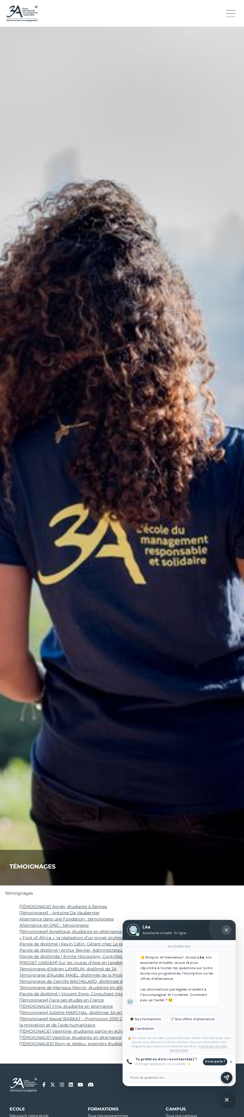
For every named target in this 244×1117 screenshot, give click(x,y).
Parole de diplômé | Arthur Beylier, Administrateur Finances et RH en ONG (96, 950)
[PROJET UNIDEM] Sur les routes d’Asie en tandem (71, 962)
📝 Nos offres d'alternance (192, 1019)
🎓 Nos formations (145, 1019)
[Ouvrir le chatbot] (227, 1100)
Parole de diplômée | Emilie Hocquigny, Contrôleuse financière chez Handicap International (114, 956)
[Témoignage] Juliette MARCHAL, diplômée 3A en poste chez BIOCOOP (93, 1012)
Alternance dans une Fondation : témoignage (66, 919)
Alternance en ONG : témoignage (54, 925)
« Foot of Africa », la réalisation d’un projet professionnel (77, 937)
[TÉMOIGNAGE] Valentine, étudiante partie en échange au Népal (85, 1031)
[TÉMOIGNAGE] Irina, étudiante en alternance (66, 1006)
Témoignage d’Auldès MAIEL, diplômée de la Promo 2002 (78, 975)
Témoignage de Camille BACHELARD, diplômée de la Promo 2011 (87, 981)
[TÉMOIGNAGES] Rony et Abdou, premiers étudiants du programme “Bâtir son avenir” (108, 1043)
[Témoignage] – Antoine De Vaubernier (59, 912)
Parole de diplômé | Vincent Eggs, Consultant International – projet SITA (94, 993)
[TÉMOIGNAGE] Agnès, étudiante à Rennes (63, 906)
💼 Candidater (142, 1028)
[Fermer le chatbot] (226, 930)
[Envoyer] (226, 1077)
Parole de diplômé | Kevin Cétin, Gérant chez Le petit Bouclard (84, 944)
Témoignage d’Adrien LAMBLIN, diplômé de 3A (68, 969)
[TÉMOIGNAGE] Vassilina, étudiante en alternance (70, 1037)
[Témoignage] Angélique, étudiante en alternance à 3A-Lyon (81, 931)
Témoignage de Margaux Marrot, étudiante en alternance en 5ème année (95, 987)
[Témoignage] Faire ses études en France (61, 1000)
